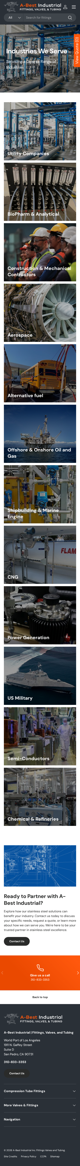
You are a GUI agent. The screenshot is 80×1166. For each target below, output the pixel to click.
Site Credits (10, 1156)
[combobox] (40, 17)
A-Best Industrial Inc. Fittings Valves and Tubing (39, 1150)
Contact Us (16, 941)
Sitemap (55, 1156)
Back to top (40, 997)
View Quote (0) (76, 50)
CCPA (43, 1156)
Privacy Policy (28, 1156)
